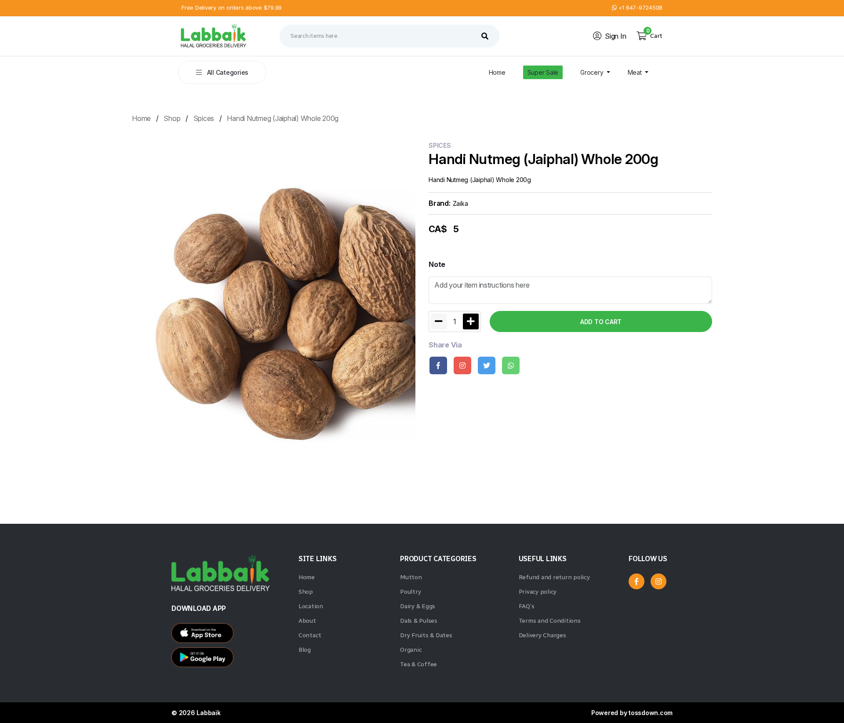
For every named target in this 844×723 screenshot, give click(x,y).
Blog (304, 650)
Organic (411, 650)
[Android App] (230, 635)
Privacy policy (538, 591)
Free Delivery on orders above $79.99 (232, 7)
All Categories (226, 72)
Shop (172, 118)
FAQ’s (527, 606)
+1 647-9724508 (639, 7)
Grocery (592, 72)
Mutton (411, 577)
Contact (309, 635)
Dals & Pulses (418, 620)
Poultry (410, 591)
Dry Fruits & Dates (426, 635)
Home (497, 72)
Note (437, 264)
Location (310, 606)
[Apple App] (230, 659)
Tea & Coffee (418, 664)
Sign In (615, 36)
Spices (204, 118)
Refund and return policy (554, 577)
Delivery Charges (542, 635)
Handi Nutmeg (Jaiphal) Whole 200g (282, 118)
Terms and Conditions (550, 620)
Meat (636, 72)
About (307, 620)
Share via (445, 345)
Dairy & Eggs (417, 606)
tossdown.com (651, 712)
